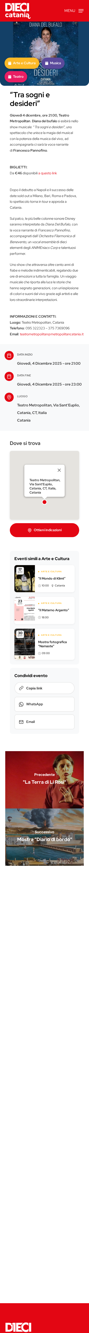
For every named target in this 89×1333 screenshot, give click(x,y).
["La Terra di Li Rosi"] (44, 779)
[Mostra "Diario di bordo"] (44, 837)
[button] (74, 10)
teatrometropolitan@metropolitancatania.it (52, 334)
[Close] (59, 470)
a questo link (47, 173)
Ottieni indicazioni (48, 530)
